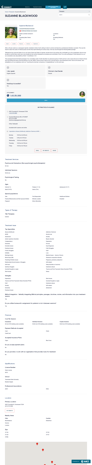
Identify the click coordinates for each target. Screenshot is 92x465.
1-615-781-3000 (15, 95)
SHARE (54, 150)
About (7, 43)
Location (14, 43)
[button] (37, 444)
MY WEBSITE (46, 150)
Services (28, 43)
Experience (35, 43)
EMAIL (46, 100)
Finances (21, 43)
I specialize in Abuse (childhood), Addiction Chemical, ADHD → (25, 131)
